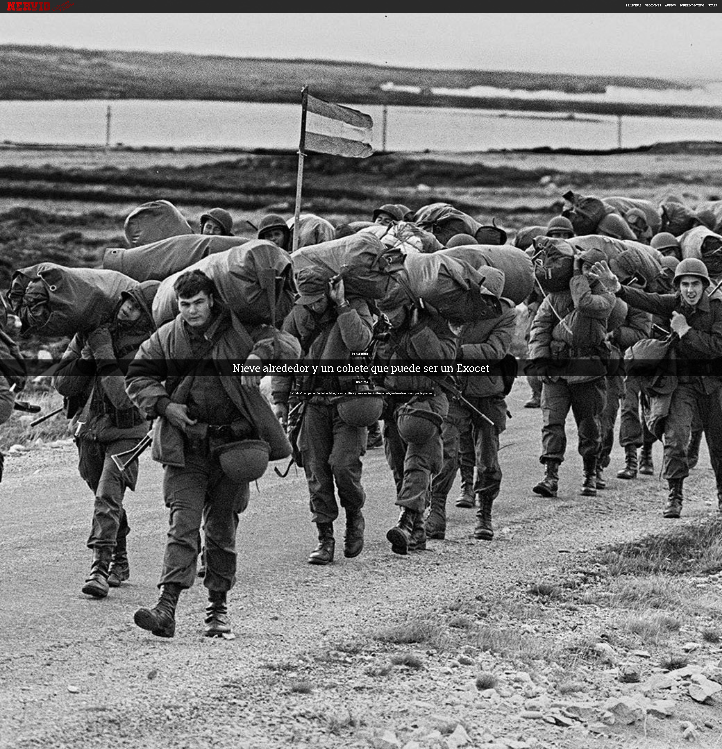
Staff (712, 5)
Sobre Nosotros (692, 5)
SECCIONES (653, 5)
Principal (633, 5)
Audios (670, 5)
